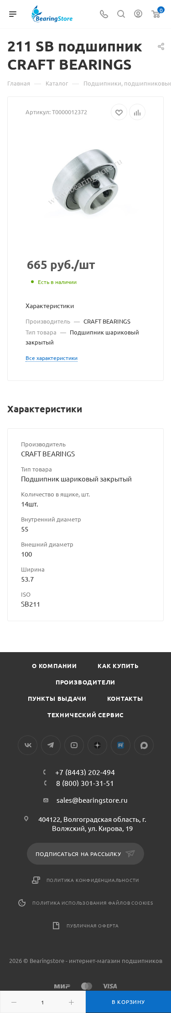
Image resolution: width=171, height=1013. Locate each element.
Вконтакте (27, 745)
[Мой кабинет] (138, 14)
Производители (85, 682)
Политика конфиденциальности (93, 879)
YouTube (74, 745)
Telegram (51, 745)
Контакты (125, 698)
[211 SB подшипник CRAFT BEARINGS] (85, 182)
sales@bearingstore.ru (92, 799)
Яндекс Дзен (97, 745)
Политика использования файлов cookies (92, 902)
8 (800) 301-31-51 (85, 782)
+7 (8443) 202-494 (85, 771)
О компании (54, 665)
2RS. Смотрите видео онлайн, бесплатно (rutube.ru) (120, 745)
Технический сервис (85, 715)
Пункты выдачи (57, 698)
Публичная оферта (93, 925)
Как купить (118, 665)
